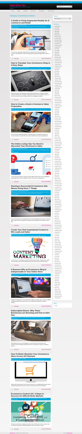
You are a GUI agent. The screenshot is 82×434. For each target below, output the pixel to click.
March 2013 (57, 289)
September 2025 (58, 45)
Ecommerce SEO (35, 68)
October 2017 (58, 208)
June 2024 (57, 71)
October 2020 (58, 145)
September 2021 (58, 126)
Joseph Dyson (15, 190)
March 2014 (57, 282)
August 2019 (57, 169)
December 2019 (58, 163)
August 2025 (57, 47)
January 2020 (58, 161)
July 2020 (57, 150)
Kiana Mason (14, 148)
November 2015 (58, 247)
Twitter (67, 2)
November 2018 (58, 185)
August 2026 (57, 26)
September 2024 (58, 66)
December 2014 (58, 266)
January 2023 (58, 99)
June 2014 (57, 277)
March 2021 (57, 137)
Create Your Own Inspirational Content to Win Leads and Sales (29, 231)
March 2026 (57, 34)
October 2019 (58, 166)
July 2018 (57, 192)
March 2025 (57, 55)
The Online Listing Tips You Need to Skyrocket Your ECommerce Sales (27, 145)
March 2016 (57, 240)
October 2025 (58, 43)
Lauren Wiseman (15, 67)
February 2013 (58, 291)
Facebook (63, 2)
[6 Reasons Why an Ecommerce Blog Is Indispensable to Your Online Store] (31, 287)
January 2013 (58, 292)
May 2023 (57, 92)
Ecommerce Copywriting (26, 68)
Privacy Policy (41, 10)
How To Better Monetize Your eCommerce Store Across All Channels (30, 355)
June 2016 (57, 235)
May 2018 (57, 195)
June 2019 (57, 173)
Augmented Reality (16, 26)
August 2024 (57, 67)
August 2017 (57, 211)
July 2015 (57, 254)
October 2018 (58, 187)
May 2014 (57, 278)
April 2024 (57, 74)
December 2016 (58, 225)
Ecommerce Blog (24, 26)
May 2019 (57, 175)
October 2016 (58, 228)
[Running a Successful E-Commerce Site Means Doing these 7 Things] (31, 207)
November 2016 (58, 227)
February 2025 (58, 57)
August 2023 (57, 88)
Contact (18, 10)
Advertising (14, 110)
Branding (19, 110)
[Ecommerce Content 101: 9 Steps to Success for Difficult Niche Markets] (31, 412)
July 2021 (57, 130)
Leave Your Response (46, 58)
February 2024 (58, 78)
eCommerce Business (32, 26)
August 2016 (57, 232)
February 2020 (58, 159)
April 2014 (57, 280)
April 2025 (57, 54)
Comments (16, 58)
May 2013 (57, 285)
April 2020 (57, 156)
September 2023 (58, 86)
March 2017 (57, 220)
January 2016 (58, 244)
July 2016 (57, 233)
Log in (56, 305)
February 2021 (58, 138)
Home (13, 10)
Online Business (42, 149)
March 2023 (57, 95)
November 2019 (58, 164)
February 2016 (58, 242)
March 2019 (57, 178)
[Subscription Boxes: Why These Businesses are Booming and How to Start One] (31, 331)
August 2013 (57, 284)
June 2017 (57, 214)
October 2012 (58, 297)
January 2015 (58, 265)
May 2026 (57, 31)
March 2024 (57, 76)
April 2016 (57, 239)
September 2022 (58, 105)
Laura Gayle (14, 317)
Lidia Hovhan (14, 234)
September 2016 (58, 230)
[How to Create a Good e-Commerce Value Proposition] (31, 122)
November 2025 (58, 41)
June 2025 (57, 50)
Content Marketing (16, 235)
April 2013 (57, 287)
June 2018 (57, 194)
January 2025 (58, 59)
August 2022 (57, 107)
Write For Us (33, 10)
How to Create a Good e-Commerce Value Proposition (30, 105)
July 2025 (57, 48)
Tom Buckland (15, 274)
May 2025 (57, 52)
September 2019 (58, 168)
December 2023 (58, 81)
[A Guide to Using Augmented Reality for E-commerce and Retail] (31, 40)
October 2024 (58, 64)
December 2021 (58, 121)
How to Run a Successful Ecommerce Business (32, 193)
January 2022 (58, 119)
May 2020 (57, 154)
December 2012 (58, 294)
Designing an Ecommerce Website (19, 192)
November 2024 (58, 62)
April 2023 (57, 93)
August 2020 (57, 149)
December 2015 (58, 246)
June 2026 (57, 29)
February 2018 (58, 201)
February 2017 (58, 221)
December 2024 (58, 60)
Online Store (33, 359)
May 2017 (57, 216)
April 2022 (57, 114)
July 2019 (57, 171)
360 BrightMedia (15, 25)
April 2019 (57, 176)
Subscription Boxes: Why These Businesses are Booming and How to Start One (30, 313)
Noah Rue (14, 108)
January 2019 (58, 182)
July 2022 (57, 109)
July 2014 (57, 275)
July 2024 (57, 69)
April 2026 (57, 33)
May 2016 (57, 237)
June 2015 (57, 256)
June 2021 (57, 131)
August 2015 (57, 252)
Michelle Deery (15, 358)
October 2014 (58, 270)
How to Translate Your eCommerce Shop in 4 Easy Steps (30, 64)
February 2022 (58, 118)
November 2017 (58, 206)
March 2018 (57, 199)
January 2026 (58, 38)
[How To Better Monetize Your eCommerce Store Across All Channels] (31, 372)
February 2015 (58, 263)
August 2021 (57, 128)
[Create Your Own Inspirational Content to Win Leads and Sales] (31, 248)
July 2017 (57, 213)
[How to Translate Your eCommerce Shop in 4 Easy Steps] (31, 81)
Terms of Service (51, 10)
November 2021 (58, 123)
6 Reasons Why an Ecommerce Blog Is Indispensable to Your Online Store (28, 270)
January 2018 (58, 202)
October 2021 (58, 124)
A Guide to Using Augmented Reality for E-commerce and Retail (30, 21)
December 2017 (58, 204)
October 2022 (58, 104)
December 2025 (58, 40)
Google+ (71, 2)
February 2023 (58, 97)
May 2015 (57, 258)
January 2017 (58, 223)
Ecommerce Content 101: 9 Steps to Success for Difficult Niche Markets (27, 395)
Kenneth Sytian (15, 398)
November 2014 (58, 268)
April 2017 (57, 218)
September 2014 (58, 272)
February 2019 (58, 180)
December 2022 (58, 100)
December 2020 (58, 142)
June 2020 (57, 152)
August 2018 (57, 190)
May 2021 (57, 133)
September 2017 (58, 209)
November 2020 (58, 143)
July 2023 (57, 90)
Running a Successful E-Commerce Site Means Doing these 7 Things (29, 187)
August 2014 (57, 273)
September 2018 (58, 188)
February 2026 (58, 36)
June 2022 (57, 111)
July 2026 (57, 28)
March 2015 (57, 261)
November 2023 (58, 83)
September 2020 (58, 147)
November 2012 (58, 296)
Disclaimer (25, 10)
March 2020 (57, 157)
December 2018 (58, 183)
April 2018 (57, 197)
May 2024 (57, 73)
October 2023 (58, 85)
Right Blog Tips (18, 5)
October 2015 (58, 249)
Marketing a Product (35, 149)
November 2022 (58, 102)
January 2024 (58, 79)
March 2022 (57, 116)
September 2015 (58, 251)
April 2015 (57, 259)
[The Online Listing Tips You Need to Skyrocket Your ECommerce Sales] (31, 164)
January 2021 (58, 140)
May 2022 (57, 112)
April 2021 (57, 135)
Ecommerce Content (41, 26)
